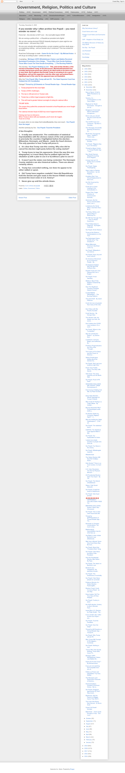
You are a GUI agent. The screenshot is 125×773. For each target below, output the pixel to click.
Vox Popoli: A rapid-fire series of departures (93, 490)
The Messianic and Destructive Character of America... (93, 679)
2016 (86, 753)
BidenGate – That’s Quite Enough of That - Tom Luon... (93, 713)
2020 (86, 85)
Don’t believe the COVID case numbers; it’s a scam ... (93, 325)
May (87, 732)
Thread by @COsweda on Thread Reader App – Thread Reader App (50, 84)
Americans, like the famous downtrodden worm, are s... (93, 201)
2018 (86, 748)
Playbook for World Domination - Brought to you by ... (94, 105)
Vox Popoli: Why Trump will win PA (39, 79)
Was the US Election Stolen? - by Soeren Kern (92, 335)
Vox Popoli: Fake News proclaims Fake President (93, 553)
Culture (89, 12)
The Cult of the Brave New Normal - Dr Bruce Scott (93, 703)
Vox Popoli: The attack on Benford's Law (93, 564)
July (87, 726)
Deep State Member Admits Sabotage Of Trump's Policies (93, 397)
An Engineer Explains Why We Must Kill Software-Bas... (92, 266)
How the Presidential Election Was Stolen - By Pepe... (93, 559)
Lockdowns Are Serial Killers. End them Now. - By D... (94, 207)
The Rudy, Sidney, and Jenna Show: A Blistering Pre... (93, 213)
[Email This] (45, 186)
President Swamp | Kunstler (91, 140)
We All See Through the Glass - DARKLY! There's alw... (93, 135)
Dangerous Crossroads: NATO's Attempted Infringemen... (93, 111)
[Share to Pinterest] (52, 186)
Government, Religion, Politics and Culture (56, 7)
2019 (86, 745)
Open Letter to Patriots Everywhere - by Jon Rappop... (93, 172)
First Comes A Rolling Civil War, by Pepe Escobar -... (94, 391)
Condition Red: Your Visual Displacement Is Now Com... (93, 178)
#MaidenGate (90, 454)
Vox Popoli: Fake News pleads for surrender (93, 578)
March (88, 737)
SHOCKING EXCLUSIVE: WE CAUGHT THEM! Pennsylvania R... (93, 385)
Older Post (72, 197)
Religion (22, 19)
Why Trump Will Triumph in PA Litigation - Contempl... (93, 641)
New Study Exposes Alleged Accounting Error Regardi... (92, 155)
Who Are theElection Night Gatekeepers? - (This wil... (94, 421)
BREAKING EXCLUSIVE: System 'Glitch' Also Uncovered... (93, 507)
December (89, 87)
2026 (86, 69)
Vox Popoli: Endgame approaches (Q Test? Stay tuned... (93, 691)
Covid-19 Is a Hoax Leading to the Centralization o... (92, 188)
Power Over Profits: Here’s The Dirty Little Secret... (93, 369)
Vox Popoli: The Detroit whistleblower (93, 481)
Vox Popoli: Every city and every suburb (94, 255)
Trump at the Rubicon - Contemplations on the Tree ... (93, 234)
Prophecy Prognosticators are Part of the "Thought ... (94, 347)
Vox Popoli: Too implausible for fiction (93, 436)
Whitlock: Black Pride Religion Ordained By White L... (93, 282)
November (89, 90)
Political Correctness (56, 12)
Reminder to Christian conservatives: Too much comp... (92, 525)
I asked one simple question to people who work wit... (93, 441)
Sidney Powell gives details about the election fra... (92, 359)
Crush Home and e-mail (89, 31)
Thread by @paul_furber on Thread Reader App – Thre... (93, 149)
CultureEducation (78, 15)
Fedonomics (75, 12)
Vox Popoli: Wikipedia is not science (93, 251)
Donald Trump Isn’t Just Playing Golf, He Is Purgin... (93, 272)
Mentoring (37, 15)
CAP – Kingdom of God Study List (92, 39)
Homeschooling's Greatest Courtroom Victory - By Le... (93, 685)
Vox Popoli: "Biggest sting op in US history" (93, 144)
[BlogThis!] (47, 186)
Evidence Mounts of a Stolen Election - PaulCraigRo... (92, 584)
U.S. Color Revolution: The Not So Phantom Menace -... (93, 470)
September (89, 721)
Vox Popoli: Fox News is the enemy (93, 446)
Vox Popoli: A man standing (91, 277)
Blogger (72, 769)
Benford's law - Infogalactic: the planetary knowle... (92, 569)
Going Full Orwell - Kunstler (91, 708)
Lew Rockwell (86, 50)
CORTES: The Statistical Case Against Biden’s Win (93, 431)
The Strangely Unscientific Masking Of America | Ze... (94, 129)
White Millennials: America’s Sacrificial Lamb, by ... (92, 246)
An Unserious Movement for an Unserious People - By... (93, 260)
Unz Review (86, 54)
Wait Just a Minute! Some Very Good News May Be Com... (93, 543)
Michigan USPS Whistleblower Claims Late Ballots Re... (93, 657)
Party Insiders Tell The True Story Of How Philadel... (92, 595)
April (87, 734)
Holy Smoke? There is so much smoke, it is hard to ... (93, 464)
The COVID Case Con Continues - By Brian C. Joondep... (94, 123)
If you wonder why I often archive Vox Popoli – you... (93, 616)
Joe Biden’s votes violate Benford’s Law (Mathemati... (93, 537)
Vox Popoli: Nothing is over (39, 67)
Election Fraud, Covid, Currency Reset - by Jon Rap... (93, 590)
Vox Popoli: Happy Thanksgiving (91, 167)
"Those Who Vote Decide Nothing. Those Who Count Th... (93, 651)
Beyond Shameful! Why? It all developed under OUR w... (93, 409)
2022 (86, 79)
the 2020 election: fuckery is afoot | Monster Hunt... (94, 606)
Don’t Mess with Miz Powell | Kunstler (92, 309)
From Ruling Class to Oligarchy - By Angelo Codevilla (93, 225)
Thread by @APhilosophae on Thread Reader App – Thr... (93, 518)
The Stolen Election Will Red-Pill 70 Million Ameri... (93, 458)
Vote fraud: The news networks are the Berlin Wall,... (93, 375)
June (87, 729)
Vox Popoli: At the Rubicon (94, 230)
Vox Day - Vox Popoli (88, 47)
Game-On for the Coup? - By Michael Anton (58, 53)
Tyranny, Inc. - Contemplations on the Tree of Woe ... (93, 99)
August (88, 724)
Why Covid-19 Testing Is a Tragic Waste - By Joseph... (94, 403)
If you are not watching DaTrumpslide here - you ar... (93, 667)
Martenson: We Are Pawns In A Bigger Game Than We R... (93, 697)
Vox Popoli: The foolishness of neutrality (94, 574)
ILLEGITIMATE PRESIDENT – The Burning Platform (92, 294)
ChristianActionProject (56, 15)
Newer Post (23, 197)
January (88, 742)
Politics (21, 12)
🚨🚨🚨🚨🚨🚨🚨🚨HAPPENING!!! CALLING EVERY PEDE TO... (94, 500)
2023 (86, 77)
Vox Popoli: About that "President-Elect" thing (93, 548)
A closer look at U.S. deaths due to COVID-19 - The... (93, 161)
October (88, 718)
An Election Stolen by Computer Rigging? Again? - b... (92, 415)
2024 (86, 74)
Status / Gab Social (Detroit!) (91, 486)
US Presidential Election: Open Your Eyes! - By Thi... (93, 476)
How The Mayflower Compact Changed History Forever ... (92, 288)
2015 (86, 756)
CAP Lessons (54, 19)
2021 (86, 82)
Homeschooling (37, 19)
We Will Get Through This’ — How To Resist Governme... (94, 219)
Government (36, 12)
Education (22, 15)
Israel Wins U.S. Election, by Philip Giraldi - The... (94, 611)
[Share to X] (49, 186)
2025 (86, 71)
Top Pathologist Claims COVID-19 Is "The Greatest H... (93, 240)
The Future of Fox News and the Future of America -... (93, 353)
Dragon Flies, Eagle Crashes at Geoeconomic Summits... (92, 195)
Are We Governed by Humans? (92, 183)
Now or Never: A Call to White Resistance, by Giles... (93, 93)
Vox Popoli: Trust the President (48, 128)
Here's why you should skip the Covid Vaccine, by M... (93, 117)
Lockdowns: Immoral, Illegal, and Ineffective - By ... (93, 341)
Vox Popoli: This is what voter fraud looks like (93, 512)
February (89, 739)
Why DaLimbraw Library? (90, 28)
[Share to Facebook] (50, 186)
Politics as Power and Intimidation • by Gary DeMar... (93, 673)
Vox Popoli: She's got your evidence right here (94, 364)
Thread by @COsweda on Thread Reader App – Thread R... (94, 630)
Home (48, 197)
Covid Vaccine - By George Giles (91, 314)
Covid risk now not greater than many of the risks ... (94, 304)
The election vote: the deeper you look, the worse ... (93, 319)
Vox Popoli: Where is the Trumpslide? (93, 330)
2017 (86, 751)
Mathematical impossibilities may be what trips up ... (93, 531)
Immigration (96, 15)
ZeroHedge (85, 57)
